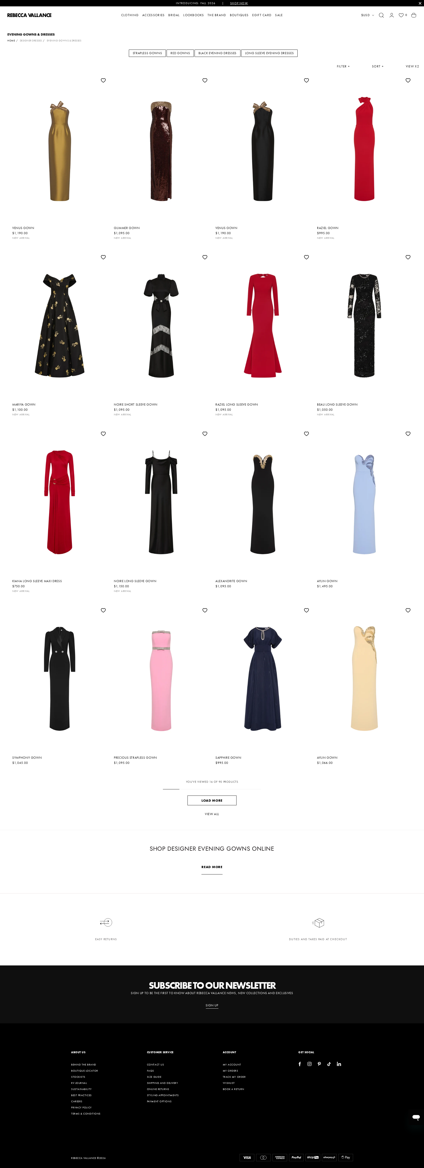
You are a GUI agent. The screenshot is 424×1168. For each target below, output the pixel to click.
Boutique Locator (84, 1070)
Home (11, 40)
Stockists (78, 1076)
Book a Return (233, 1089)
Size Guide (154, 1076)
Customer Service (160, 1052)
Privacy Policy (81, 1107)
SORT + (378, 66)
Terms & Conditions (86, 1113)
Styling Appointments (163, 1095)
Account (229, 1052)
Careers (76, 1101)
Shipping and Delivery (162, 1083)
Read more (211, 867)
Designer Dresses (31, 40)
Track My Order (234, 1076)
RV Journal (79, 1083)
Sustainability (81, 1089)
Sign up (212, 1005)
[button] (381, 15)
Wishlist (229, 1083)
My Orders (230, 1070)
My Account (232, 1064)
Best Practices (81, 1095)
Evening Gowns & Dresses (64, 40)
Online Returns (158, 1089)
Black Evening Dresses (218, 53)
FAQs (150, 1070)
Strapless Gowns (147, 53)
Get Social (306, 1052)
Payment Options (159, 1101)
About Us (78, 1052)
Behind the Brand (83, 1064)
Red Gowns (180, 53)
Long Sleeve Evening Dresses (269, 53)
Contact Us (155, 1064)
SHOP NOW (239, 3)
